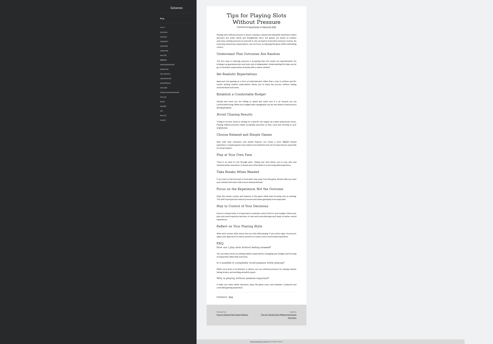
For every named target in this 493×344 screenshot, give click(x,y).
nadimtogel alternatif (167, 64)
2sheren (176, 8)
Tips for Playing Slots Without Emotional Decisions (278, 316)
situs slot (163, 97)
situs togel (163, 87)
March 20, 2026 (269, 27)
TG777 (285, 142)
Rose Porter (254, 27)
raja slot (162, 120)
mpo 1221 (163, 37)
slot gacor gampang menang (169, 92)
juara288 (163, 106)
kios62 (162, 101)
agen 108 (163, 55)
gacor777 (163, 115)
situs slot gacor (165, 74)
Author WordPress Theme (259, 342)
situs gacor (164, 32)
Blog (162, 18)
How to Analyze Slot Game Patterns (232, 314)
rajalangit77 (164, 41)
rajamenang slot (165, 78)
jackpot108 (164, 46)
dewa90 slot (164, 69)
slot (161, 111)
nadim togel (164, 50)
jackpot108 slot (165, 83)
